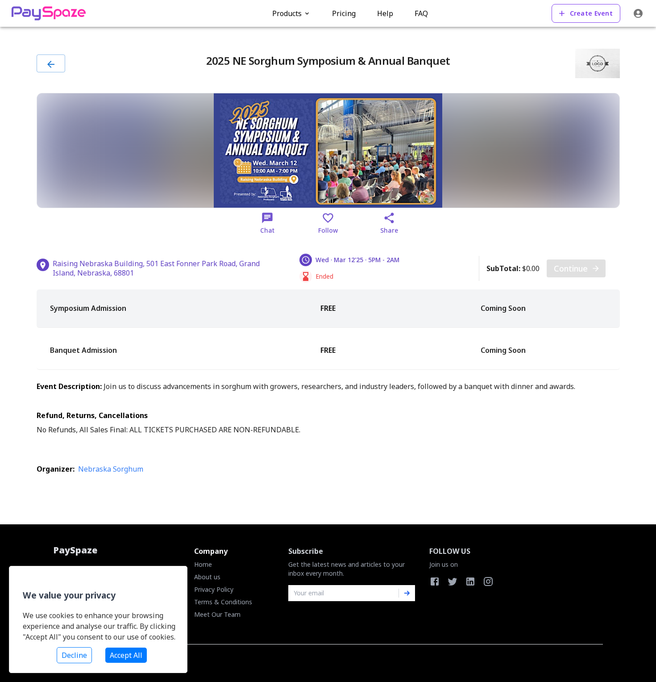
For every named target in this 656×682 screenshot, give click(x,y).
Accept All (126, 655)
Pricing (344, 13)
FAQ (421, 13)
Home (203, 564)
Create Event (591, 13)
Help (385, 13)
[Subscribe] (407, 593)
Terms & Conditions (223, 602)
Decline (74, 655)
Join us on (443, 564)
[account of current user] (638, 13)
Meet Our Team (217, 614)
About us (207, 577)
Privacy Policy (213, 589)
